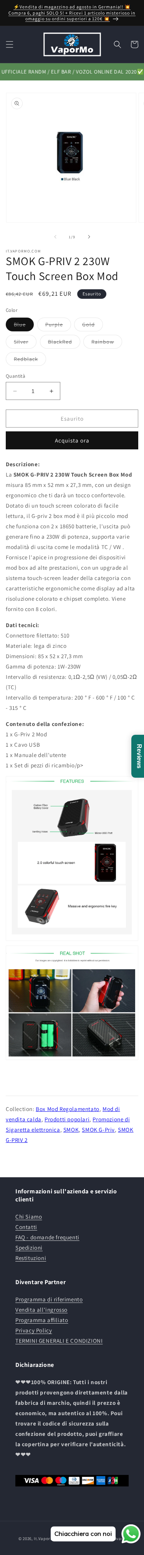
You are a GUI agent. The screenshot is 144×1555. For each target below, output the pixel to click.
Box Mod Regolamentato (67, 1109)
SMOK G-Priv (98, 1129)
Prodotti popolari (67, 1119)
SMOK (71, 1129)
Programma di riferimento (49, 1299)
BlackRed (64, 343)
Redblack (30, 360)
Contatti (26, 1227)
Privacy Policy (33, 1330)
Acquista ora (72, 440)
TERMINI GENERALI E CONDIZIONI (59, 1340)
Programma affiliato (41, 1320)
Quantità (15, 376)
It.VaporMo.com (50, 1538)
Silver (25, 343)
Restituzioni (30, 1258)
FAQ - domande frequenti (47, 1237)
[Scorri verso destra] (89, 236)
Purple (58, 326)
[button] (9, 44)
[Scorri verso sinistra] (55, 236)
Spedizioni (29, 1247)
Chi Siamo (28, 1216)
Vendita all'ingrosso (41, 1309)
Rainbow (106, 343)
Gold (92, 326)
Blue (24, 326)
